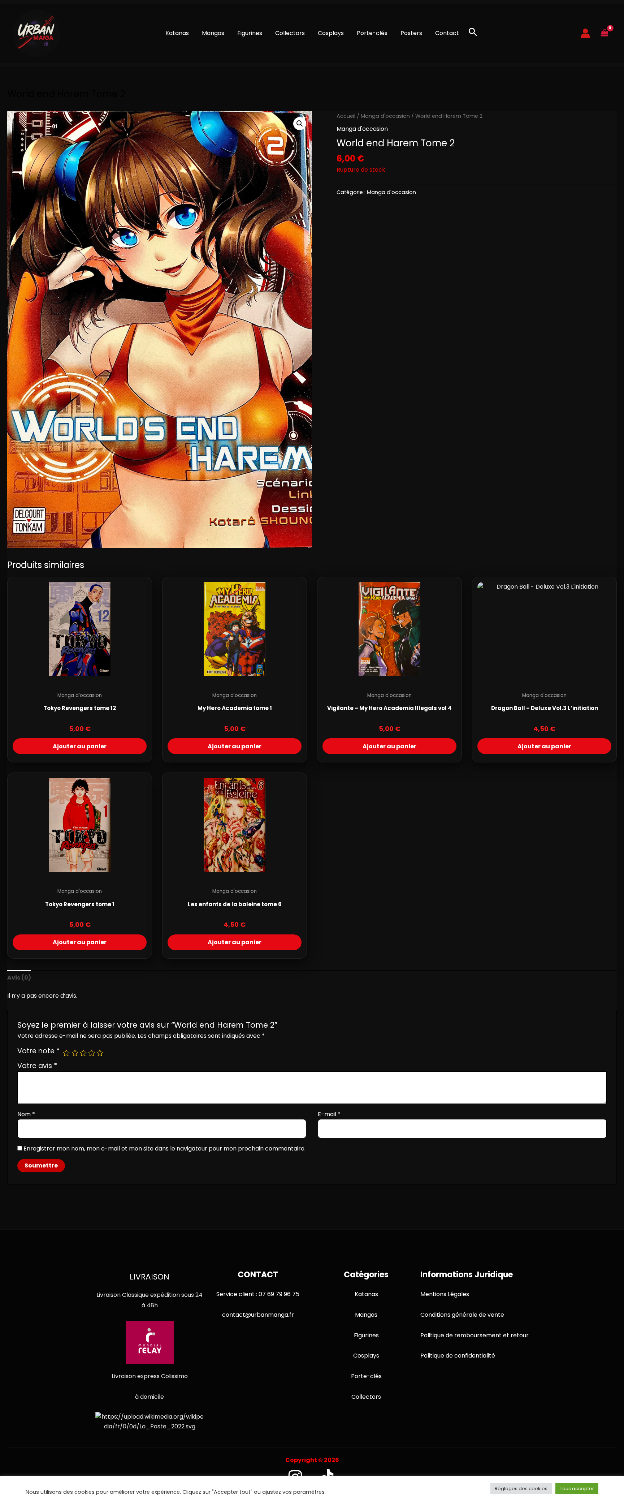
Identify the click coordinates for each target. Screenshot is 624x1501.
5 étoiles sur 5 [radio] (99, 1052)
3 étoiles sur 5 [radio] (83, 1052)
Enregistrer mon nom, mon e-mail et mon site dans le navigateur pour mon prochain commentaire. (164, 1148)
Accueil (346, 116)
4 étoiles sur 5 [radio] (91, 1052)
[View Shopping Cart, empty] (604, 33)
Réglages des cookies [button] (521, 1488)
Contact (447, 33)
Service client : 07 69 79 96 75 (257, 1294)
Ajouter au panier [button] (80, 746)
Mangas (213, 33)
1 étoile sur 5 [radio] (66, 1052)
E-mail (329, 1114)
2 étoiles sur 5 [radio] (75, 1052)
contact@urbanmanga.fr (258, 1315)
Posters (411, 33)
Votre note (38, 1051)
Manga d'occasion (385, 116)
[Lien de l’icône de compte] (585, 33)
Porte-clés (372, 33)
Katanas (177, 33)
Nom (26, 1114)
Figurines (249, 33)
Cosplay (364, 1355)
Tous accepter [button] (577, 1488)
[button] (472, 33)
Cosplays (331, 33)
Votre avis (37, 1066)
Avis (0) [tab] (19, 977)
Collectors (290, 33)
